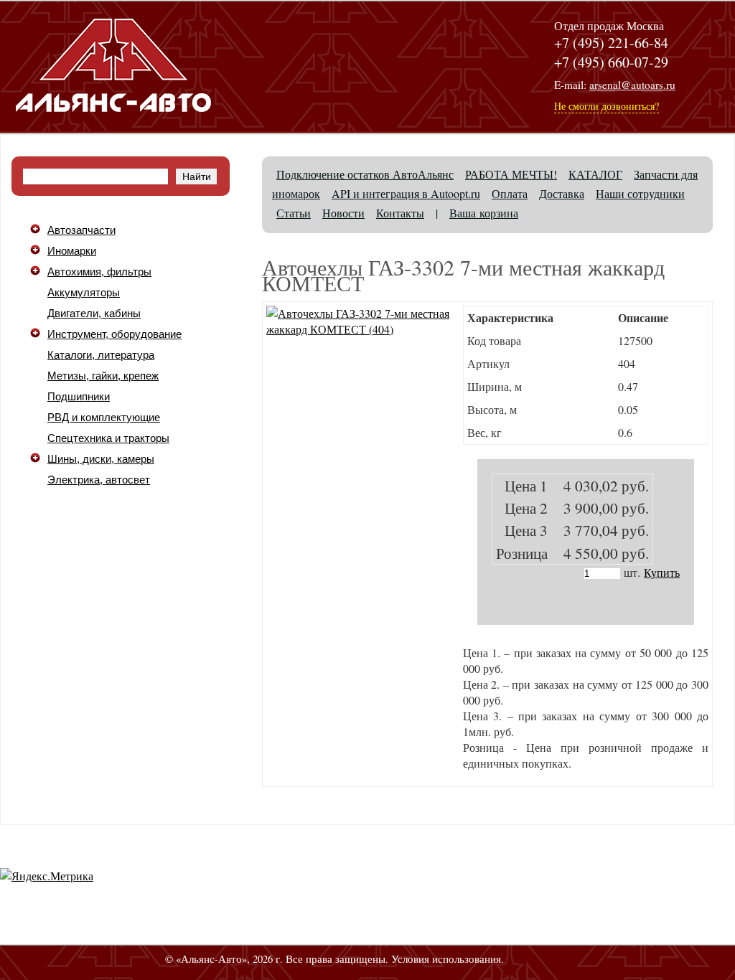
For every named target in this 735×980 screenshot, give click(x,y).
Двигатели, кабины (94, 313)
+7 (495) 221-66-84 (611, 42)
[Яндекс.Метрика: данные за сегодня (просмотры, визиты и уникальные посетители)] (46, 876)
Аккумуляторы (83, 292)
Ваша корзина (483, 212)
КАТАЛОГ (595, 174)
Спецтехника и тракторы (108, 438)
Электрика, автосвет (98, 480)
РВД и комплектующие (103, 417)
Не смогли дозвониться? (606, 106)
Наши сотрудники (640, 193)
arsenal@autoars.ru (632, 84)
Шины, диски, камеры (100, 459)
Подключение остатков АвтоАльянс (365, 174)
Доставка (561, 193)
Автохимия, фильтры (99, 272)
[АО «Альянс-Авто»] (113, 121)
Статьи (293, 212)
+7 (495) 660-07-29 (611, 62)
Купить (662, 572)
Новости (343, 212)
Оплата (510, 193)
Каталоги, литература (100, 355)
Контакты (400, 212)
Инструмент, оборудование (114, 334)
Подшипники (78, 396)
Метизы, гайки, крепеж (103, 376)
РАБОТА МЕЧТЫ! (511, 174)
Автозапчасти (81, 230)
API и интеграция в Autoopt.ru (406, 193)
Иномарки (71, 251)
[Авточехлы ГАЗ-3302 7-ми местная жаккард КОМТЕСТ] (361, 328)
